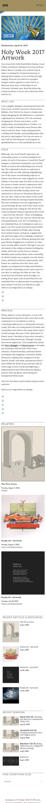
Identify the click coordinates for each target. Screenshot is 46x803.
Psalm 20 (24, 757)
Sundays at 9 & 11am (14, 800)
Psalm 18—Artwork (29, 688)
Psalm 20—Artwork (11, 541)
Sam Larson (28, 346)
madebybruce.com (31, 143)
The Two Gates (9, 484)
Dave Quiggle (11, 346)
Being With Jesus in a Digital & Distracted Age (31, 746)
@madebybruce (8, 143)
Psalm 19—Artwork (11, 597)
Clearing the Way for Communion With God (31, 719)
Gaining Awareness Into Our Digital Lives (31, 733)
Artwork (4, 490)
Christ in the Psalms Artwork (11, 547)
